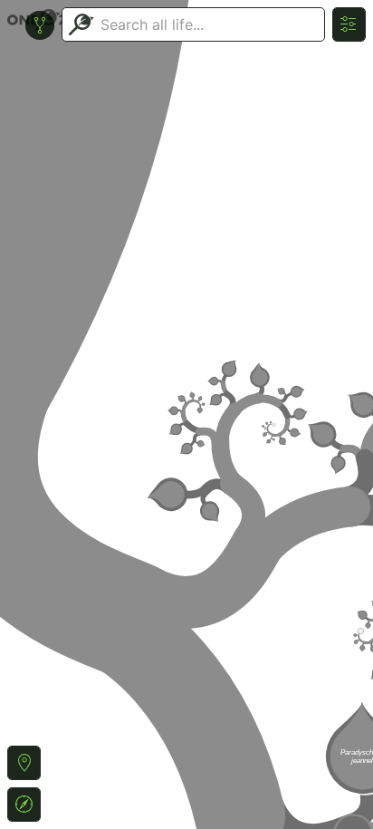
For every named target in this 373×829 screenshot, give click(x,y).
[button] (24, 763)
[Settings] (349, 24)
